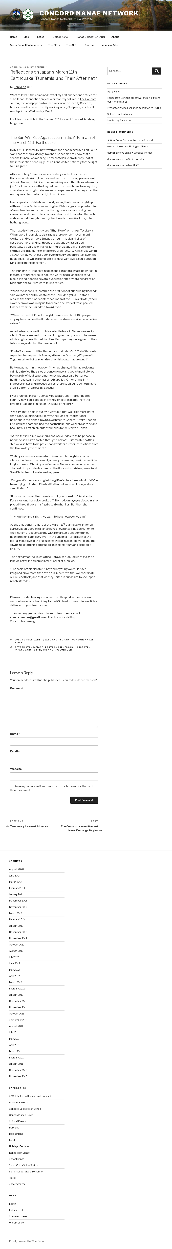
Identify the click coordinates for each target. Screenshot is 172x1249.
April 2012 (14, 976)
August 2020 (16, 869)
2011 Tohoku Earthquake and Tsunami (43, 640)
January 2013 (16, 925)
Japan (19, 650)
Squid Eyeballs (136, 159)
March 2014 (15, 881)
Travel (12, 1177)
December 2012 (18, 932)
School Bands (16, 1159)
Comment (17, 688)
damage (38, 647)
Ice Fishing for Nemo (119, 120)
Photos (39, 36)
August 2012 (16, 950)
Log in (12, 1203)
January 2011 (16, 1063)
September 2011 (18, 1020)
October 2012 (16, 944)
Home (13, 36)
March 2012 (15, 982)
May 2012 (14, 969)
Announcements (18, 1102)
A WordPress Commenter (122, 140)
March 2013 (15, 913)
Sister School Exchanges (24, 45)
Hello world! (113, 91)
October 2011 (16, 1013)
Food (12, 1140)
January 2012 (16, 994)
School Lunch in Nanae (120, 114)
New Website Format (140, 152)
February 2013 (17, 919)
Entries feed (16, 1210)
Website (16, 769)
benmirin (41, 67)
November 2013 (18, 907)
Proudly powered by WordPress (26, 1241)
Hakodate (82, 647)
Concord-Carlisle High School (25, 1108)
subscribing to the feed (50, 601)
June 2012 (14, 963)
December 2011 (18, 1001)
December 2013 (18, 900)
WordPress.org (17, 1222)
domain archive (115, 152)
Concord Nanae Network (89, 13)
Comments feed (18, 1216)
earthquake (54, 647)
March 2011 (15, 1051)
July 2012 (14, 957)
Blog (26, 36)
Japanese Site (109, 45)
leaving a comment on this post (51, 597)
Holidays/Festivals (19, 1146)
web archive (114, 146)
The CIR (52, 45)
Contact (90, 45)
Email (15, 751)
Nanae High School (19, 1152)
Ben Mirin (20, 87)
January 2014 (16, 894)
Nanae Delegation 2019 (90, 36)
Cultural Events (17, 1121)
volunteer (64, 650)
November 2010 (18, 1076)
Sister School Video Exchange (26, 1171)
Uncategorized (17, 1184)
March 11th (33, 650)
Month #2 (133, 165)
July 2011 (13, 1032)
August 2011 (16, 1026)
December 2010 (18, 1070)
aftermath (23, 647)
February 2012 (17, 988)
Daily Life (14, 1127)
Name (15, 733)
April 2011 (14, 1045)
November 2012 (18, 938)
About (115, 36)
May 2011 (14, 1038)
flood (68, 647)
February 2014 (17, 888)
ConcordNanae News (21, 1115)
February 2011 (16, 1057)
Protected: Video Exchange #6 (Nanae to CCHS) (134, 107)
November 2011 (18, 1007)
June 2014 (14, 875)
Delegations (60, 36)
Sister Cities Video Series (23, 1165)
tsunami (49, 650)
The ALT (71, 45)
